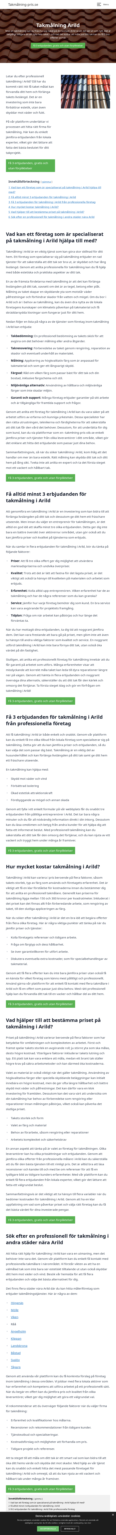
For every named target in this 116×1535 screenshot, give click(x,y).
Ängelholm (18, 1331)
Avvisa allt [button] (69, 1529)
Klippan (16, 1338)
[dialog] (58, 1523)
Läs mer (87, 1523)
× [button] (113, 1515)
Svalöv (15, 1360)
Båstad (16, 1353)
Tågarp (16, 1367)
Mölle (15, 1310)
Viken (14, 1317)
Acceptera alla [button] (48, 1529)
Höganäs (17, 1303)
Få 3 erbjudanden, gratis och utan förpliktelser (58, 45)
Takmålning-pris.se (23, 4)
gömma (46, 181)
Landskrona (19, 1346)
